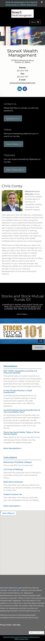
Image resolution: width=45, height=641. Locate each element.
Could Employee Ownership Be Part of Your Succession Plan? (21, 411)
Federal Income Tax (12, 494)
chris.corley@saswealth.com (23, 83)
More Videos (22, 314)
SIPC (18, 590)
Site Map (16, 625)
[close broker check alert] (42, 2)
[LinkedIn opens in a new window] (19, 88)
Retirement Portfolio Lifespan (17, 462)
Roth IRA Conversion (13, 482)
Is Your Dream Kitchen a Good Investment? (17, 391)
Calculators (10, 457)
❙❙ (25, 42)
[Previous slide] (2, 38)
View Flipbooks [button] (14, 170)
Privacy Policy (6, 625)
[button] (35, 22)
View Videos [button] (12, 144)
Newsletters (10, 366)
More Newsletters (12, 448)
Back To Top (35, 632)
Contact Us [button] (11, 118)
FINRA (10, 590)
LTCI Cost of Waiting (13, 469)
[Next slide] (42, 38)
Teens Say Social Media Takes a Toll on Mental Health (21, 433)
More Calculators (12, 506)
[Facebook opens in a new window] (24, 88)
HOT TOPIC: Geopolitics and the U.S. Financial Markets (20, 372)
